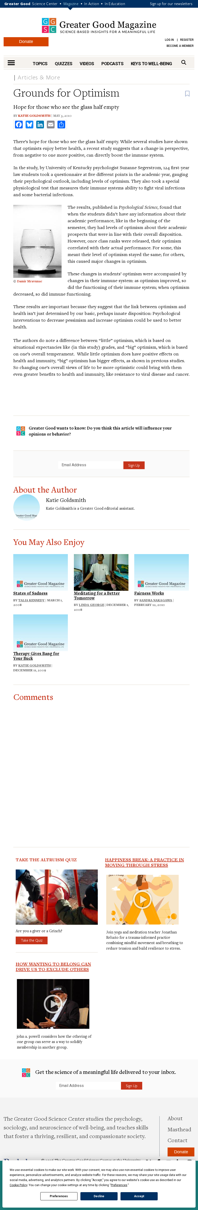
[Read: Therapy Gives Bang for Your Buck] (40, 632)
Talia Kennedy (31, 600)
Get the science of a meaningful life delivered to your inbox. (105, 1071)
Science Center (45, 3)
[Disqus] (101, 762)
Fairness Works (149, 593)
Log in (169, 40)
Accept (139, 1196)
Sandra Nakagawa (155, 600)
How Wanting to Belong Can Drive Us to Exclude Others (53, 966)
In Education (115, 3)
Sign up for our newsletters (171, 3)
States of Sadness (30, 593)
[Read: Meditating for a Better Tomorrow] (101, 572)
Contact (177, 1140)
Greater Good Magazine (99, 25)
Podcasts (112, 63)
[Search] (183, 62)
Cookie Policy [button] (18, 1185)
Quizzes (63, 63)
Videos (87, 63)
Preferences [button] (119, 1185)
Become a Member (180, 46)
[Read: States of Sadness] (40, 572)
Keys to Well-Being (151, 63)
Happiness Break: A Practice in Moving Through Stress (144, 862)
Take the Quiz (31, 940)
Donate (26, 41)
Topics (40, 63)
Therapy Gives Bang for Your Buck (36, 656)
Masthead (179, 1129)
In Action (91, 3)
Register (187, 40)
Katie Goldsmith (34, 115)
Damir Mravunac (29, 281)
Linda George (91, 605)
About (175, 1118)
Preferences (59, 1196)
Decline (99, 1196)
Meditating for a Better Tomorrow (97, 595)
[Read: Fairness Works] (161, 572)
